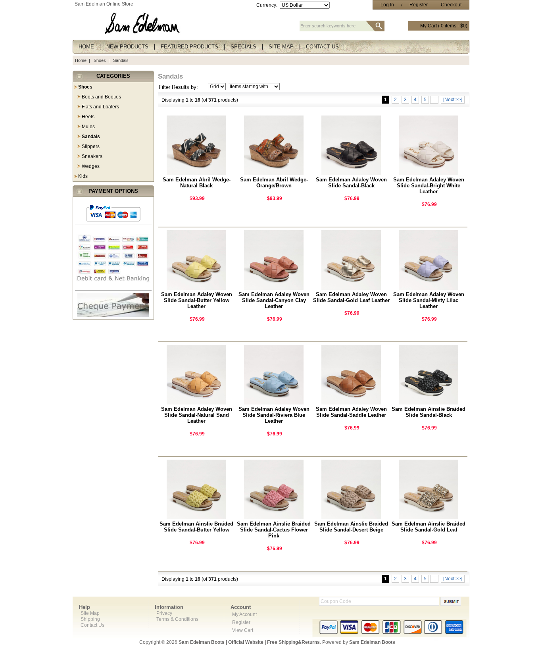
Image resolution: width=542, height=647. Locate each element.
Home (86, 47)
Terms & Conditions (177, 619)
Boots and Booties (101, 97)
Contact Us (322, 47)
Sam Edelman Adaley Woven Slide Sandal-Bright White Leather (428, 185)
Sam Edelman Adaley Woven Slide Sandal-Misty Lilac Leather (428, 300)
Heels (88, 116)
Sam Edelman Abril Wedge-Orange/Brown (274, 183)
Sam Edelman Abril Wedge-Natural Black (197, 183)
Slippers (91, 146)
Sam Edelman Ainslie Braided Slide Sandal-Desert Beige (351, 527)
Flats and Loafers (100, 107)
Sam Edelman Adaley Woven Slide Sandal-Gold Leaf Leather (351, 297)
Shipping (90, 619)
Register (418, 5)
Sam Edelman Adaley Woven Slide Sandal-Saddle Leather (351, 412)
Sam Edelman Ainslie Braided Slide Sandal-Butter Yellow (196, 527)
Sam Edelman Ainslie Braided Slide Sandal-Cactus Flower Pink (274, 530)
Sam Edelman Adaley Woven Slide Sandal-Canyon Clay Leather (273, 300)
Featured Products (189, 47)
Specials (243, 47)
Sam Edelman (90, 4)
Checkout (451, 5)
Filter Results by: (178, 87)
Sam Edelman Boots (372, 642)
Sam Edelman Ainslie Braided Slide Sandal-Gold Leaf (428, 527)
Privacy (164, 613)
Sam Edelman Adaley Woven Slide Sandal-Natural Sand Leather (196, 415)
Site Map (281, 47)
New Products (127, 47)
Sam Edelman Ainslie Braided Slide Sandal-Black (428, 412)
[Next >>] (452, 99)
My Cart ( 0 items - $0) (443, 26)
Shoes (100, 60)
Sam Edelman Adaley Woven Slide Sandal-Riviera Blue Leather (273, 415)
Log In (387, 5)
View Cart (242, 630)
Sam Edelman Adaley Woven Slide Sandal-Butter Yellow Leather (196, 300)
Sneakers (92, 156)
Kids (83, 176)
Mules (88, 126)
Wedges (91, 166)
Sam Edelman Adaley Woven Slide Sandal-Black (351, 183)
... (434, 99)
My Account (244, 614)
